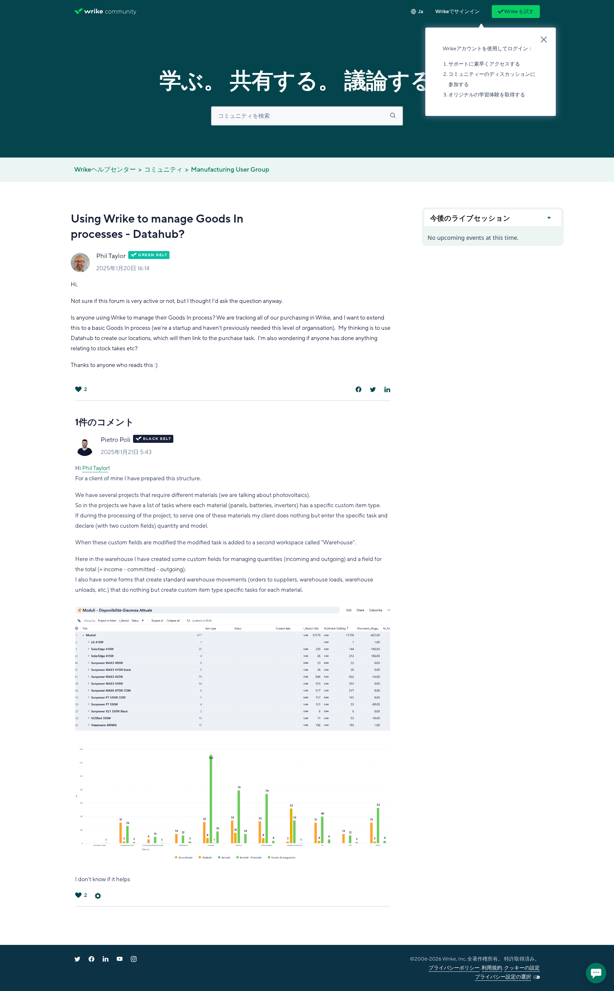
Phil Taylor (111, 256)
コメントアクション (98, 896)
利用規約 (492, 967)
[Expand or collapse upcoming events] (548, 218)
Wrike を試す (519, 11)
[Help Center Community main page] (120, 11)
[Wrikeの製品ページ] (88, 11)
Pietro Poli (115, 440)
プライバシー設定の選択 (503, 976)
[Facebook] (358, 389)
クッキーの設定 (522, 967)
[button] (457, 11)
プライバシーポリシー (454, 967)
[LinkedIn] (387, 389)
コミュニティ (163, 170)
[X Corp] (373, 389)
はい (78, 389)
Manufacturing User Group (230, 170)
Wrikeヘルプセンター (105, 170)
